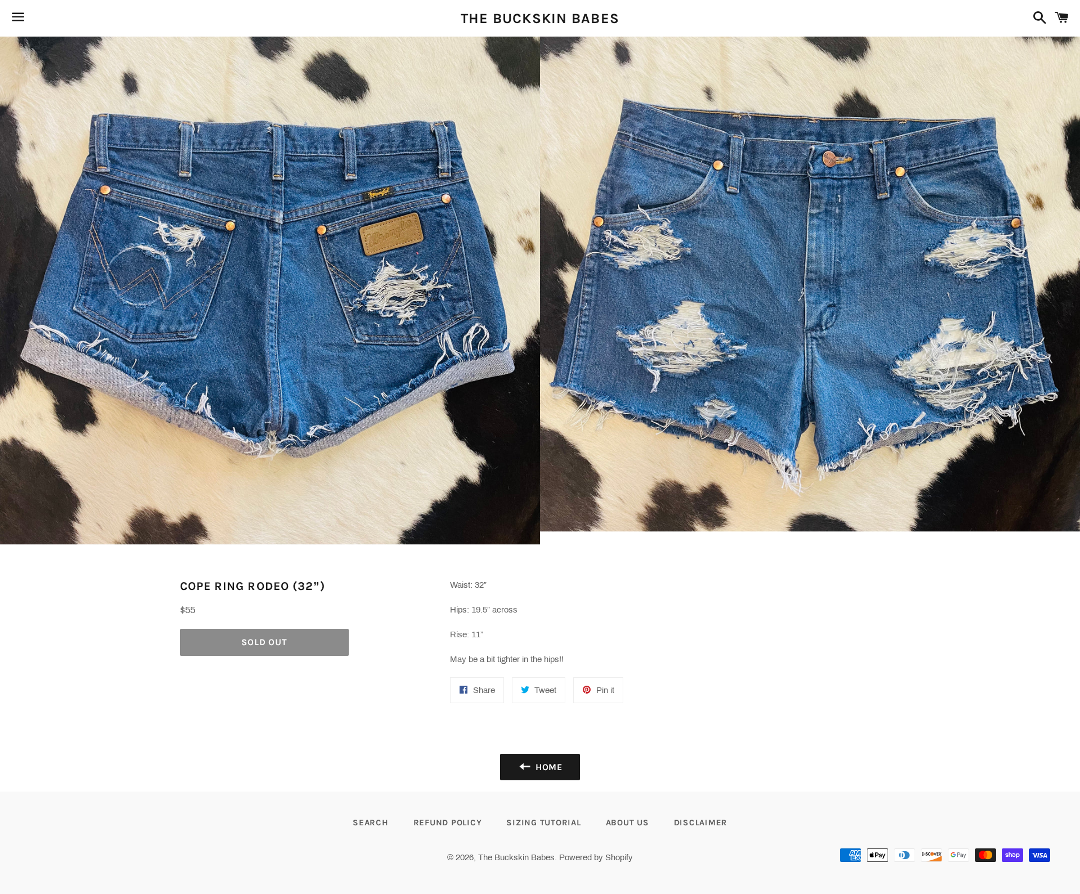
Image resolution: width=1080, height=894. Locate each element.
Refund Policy (447, 822)
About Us (627, 822)
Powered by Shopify (596, 857)
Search (371, 822)
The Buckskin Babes (540, 18)
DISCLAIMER (701, 822)
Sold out (264, 642)
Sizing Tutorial (543, 822)
